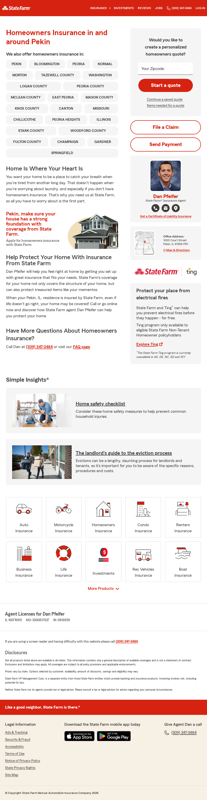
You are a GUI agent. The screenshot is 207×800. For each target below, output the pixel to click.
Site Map (11, 775)
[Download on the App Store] (79, 736)
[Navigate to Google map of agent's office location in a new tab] (176, 208)
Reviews (144, 8)
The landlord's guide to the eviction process (124, 453)
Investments (124, 8)
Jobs (159, 8)
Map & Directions (178, 250)
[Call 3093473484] (155, 208)
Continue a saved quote (165, 99)
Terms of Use (14, 754)
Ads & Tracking (16, 732)
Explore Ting (147, 344)
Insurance (98, 8)
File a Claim (166, 127)
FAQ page (81, 347)
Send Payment (165, 144)
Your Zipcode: (153, 69)
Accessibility (14, 746)
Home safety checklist (100, 403)
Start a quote (165, 85)
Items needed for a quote (165, 105)
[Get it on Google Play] (114, 736)
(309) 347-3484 (182, 8)
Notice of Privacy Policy (22, 761)
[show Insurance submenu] (109, 8)
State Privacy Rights (20, 768)
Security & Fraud (17, 739)
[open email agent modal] (166, 208)
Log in (200, 8)
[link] (16, 8)
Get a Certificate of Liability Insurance (165, 216)
